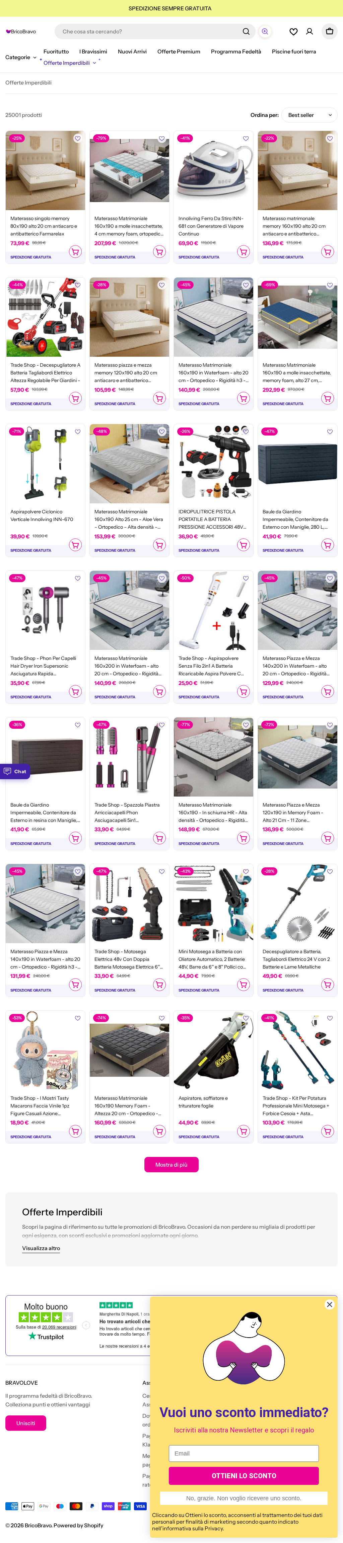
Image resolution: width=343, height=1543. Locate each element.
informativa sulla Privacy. (193, 1528)
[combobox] (155, 31)
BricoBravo (38, 1525)
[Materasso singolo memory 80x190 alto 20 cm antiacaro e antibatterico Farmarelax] (45, 170)
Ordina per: (265, 115)
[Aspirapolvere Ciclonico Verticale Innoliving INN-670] (45, 463)
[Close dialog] (329, 1304)
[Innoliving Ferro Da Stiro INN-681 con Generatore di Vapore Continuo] (213, 170)
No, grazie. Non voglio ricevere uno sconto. (243, 1498)
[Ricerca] (246, 31)
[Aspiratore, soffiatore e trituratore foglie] (213, 1050)
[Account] (309, 31)
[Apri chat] (265, 31)
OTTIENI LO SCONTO (244, 1476)
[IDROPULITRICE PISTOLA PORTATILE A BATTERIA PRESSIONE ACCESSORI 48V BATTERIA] (213, 463)
